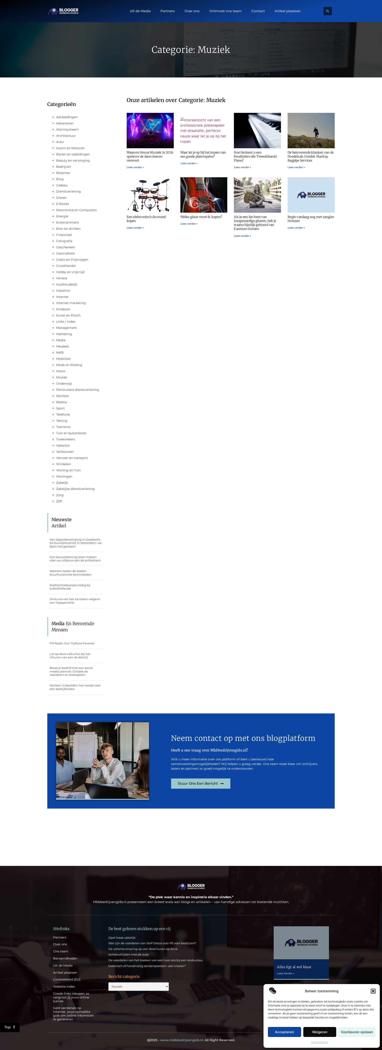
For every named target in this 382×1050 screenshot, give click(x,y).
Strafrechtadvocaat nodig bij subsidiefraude (70, 586)
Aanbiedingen (67, 117)
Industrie (63, 291)
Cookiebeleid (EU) (66, 979)
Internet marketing (71, 303)
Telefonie (63, 414)
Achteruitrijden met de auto (128, 954)
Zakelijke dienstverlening (75, 489)
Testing (61, 421)
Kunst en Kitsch (68, 315)
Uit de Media (140, 11)
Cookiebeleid (319, 1042)
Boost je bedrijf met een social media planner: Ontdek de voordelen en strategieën (71, 671)
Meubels (62, 346)
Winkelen (63, 464)
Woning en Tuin (68, 470)
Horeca (61, 278)
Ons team (60, 951)
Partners (167, 11)
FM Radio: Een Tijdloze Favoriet (72, 643)
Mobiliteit (63, 359)
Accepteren (284, 1032)
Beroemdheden (65, 958)
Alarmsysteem (67, 129)
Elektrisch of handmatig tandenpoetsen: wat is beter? (147, 966)
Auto (60, 142)
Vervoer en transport (72, 458)
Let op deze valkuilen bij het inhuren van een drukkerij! (70, 655)
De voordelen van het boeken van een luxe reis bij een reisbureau (155, 960)
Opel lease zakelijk (122, 937)
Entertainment (67, 222)
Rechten (62, 396)
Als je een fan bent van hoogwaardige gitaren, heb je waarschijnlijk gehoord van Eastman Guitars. (255, 223)
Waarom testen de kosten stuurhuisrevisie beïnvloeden (71, 572)
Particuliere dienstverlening (77, 390)
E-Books (62, 204)
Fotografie (64, 241)
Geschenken (65, 247)
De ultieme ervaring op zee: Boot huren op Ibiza (143, 949)
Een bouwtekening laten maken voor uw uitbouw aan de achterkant (75, 558)
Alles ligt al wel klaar (294, 967)
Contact (258, 11)
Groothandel (66, 266)
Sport (60, 408)
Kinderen (63, 309)
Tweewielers (65, 439)
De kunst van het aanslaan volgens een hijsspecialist (75, 600)
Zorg (60, 495)
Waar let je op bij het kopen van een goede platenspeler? (203, 154)
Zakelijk (62, 483)
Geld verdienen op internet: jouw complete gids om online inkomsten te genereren (73, 1013)
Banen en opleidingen (73, 154)
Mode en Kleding (69, 365)
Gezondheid (65, 253)
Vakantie (62, 445)
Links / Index (65, 322)
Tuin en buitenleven (71, 433)
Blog (60, 179)
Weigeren (319, 1032)
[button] (373, 991)
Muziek (61, 377)
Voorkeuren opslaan (357, 1032)
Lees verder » (135, 167)
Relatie (61, 402)
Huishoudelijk (66, 284)
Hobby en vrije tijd (70, 272)
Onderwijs (64, 383)
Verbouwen (65, 452)
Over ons (192, 11)
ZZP (59, 501)
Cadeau (62, 185)
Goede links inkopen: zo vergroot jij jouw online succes (71, 997)
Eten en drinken (68, 229)
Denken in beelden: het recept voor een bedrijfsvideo (75, 687)
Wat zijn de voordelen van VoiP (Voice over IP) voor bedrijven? (152, 943)
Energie (62, 216)
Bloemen (63, 173)
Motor (61, 371)
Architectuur (66, 136)
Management (66, 328)
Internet (62, 297)
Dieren (61, 198)
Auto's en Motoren (70, 148)
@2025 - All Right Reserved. (191, 1040)
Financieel (64, 235)
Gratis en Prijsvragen (72, 260)
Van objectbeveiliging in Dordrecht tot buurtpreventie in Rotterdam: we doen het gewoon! (76, 543)
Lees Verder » (285, 973)
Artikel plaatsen (288, 11)
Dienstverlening (68, 191)
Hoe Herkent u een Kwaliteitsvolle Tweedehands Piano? (255, 156)
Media (60, 340)
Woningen (64, 476)
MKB (60, 352)
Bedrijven (63, 167)
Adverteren (64, 123)
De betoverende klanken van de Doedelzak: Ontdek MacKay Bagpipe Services (311, 156)
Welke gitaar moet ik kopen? (201, 217)
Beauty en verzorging (73, 160)
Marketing (64, 334)
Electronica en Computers (76, 210)
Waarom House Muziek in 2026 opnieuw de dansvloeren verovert (150, 156)
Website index (64, 986)
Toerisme (63, 427)
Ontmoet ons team (225, 11)
